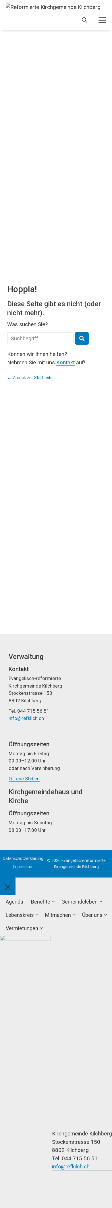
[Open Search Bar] (84, 20)
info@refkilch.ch (26, 718)
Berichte (40, 902)
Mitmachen (58, 915)
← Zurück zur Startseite (30, 377)
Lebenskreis (20, 915)
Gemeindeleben (79, 902)
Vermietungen (22, 928)
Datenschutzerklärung (23, 858)
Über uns (92, 915)
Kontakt (65, 362)
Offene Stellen (24, 779)
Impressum (23, 866)
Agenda (14, 902)
